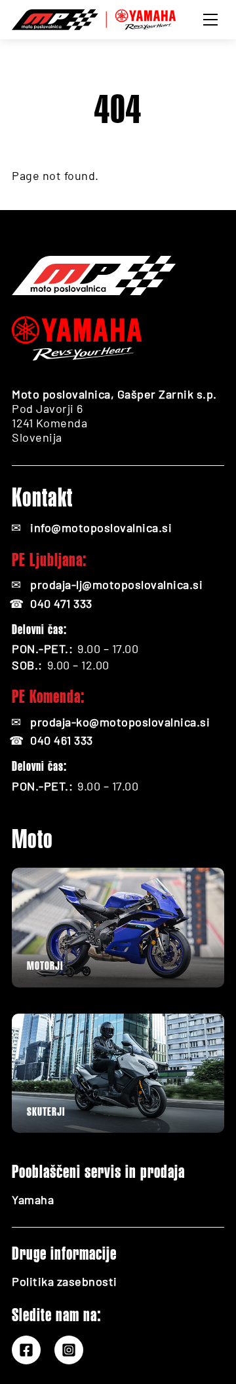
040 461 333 (61, 740)
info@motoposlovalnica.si (101, 527)
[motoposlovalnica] (94, 17)
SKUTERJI (46, 1111)
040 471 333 (61, 603)
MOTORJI (45, 965)
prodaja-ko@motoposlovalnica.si (120, 722)
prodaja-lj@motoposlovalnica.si (116, 584)
